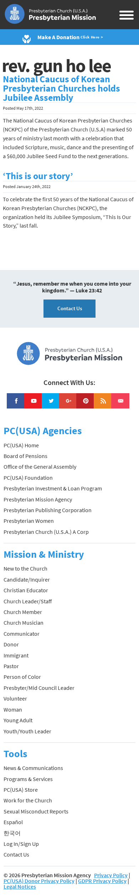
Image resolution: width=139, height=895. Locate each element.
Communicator (22, 633)
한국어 (12, 833)
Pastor (11, 666)
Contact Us (69, 308)
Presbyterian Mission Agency (38, 499)
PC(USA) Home (21, 445)
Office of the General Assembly (40, 466)
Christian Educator (26, 590)
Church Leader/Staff (28, 601)
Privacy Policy (111, 875)
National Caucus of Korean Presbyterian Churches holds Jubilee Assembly (61, 88)
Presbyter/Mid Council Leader (39, 687)
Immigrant (16, 655)
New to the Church (25, 568)
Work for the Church (28, 800)
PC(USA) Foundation (28, 477)
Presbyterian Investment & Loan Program (53, 488)
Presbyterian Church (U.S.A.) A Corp (46, 531)
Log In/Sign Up (21, 843)
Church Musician (23, 622)
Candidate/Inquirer (27, 579)
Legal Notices (20, 886)
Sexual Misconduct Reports (36, 811)
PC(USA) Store (21, 789)
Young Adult (18, 720)
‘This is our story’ (38, 176)
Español (13, 822)
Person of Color (22, 676)
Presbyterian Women (29, 520)
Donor (11, 644)
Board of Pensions (25, 455)
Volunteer (15, 698)
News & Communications (33, 767)
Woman (13, 709)
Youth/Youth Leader (27, 731)
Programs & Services (28, 778)
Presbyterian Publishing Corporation (48, 510)
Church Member (23, 611)
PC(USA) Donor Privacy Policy (39, 880)
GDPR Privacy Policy (102, 880)
